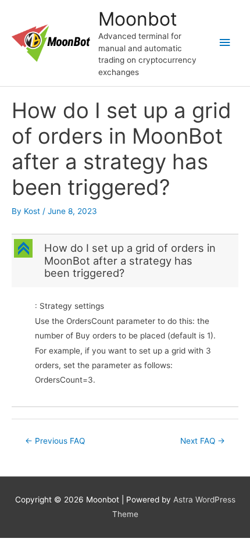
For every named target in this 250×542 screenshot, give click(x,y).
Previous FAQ (55, 440)
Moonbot (137, 19)
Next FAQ (202, 440)
